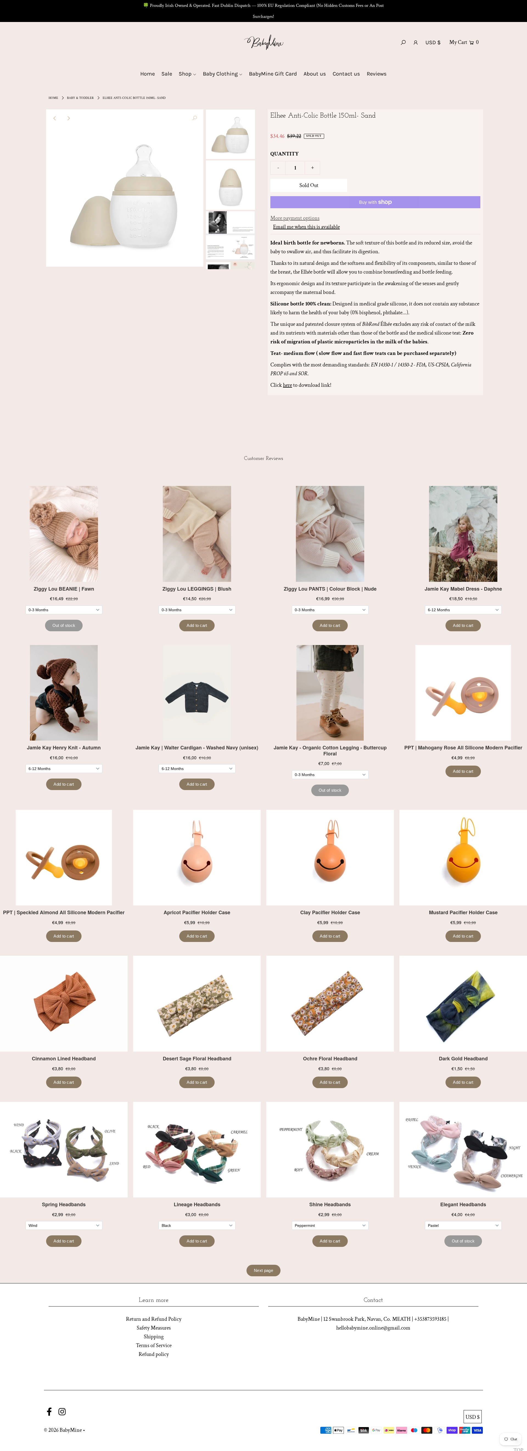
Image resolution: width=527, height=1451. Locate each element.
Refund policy (154, 1354)
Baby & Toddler (80, 98)
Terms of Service (154, 1345)
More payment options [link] (294, 218)
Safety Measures (154, 1328)
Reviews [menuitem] (377, 74)
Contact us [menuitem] (346, 74)
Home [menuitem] (147, 74)
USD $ (433, 42)
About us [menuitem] (315, 74)
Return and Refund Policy (153, 1319)
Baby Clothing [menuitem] (220, 74)
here (287, 385)
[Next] (68, 118)
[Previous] (55, 118)
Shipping (154, 1336)
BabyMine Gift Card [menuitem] (273, 74)
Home (53, 98)
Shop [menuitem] (185, 74)
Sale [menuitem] (166, 74)
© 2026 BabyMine (63, 1430)
